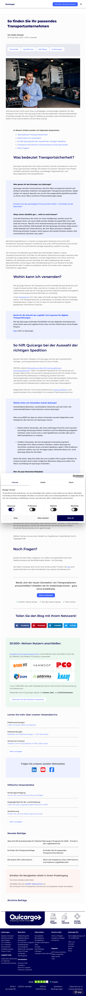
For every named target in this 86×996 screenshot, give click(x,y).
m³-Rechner (5, 961)
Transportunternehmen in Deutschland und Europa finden (43, 145)
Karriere (71, 946)
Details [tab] (43, 482)
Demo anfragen (57, 936)
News (70, 948)
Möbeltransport (23, 938)
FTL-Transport (6, 945)
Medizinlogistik (23, 936)
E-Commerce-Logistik (26, 942)
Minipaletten (39, 940)
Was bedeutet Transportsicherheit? (33, 135)
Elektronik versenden (25, 949)
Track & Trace (6, 951)
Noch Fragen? (23, 148)
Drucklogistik (23, 947)
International (5, 947)
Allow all (70, 518)
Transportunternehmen (43, 953)
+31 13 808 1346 (73, 938)
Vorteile (37, 947)
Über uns (71, 942)
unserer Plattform (60, 390)
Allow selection (43, 518)
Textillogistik (22, 956)
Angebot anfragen (58, 938)
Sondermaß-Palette (42, 942)
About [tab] (71, 482)
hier (68, 567)
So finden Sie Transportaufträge (21, 850)
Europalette (39, 936)
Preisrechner (24, 297)
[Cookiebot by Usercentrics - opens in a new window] (74, 476)
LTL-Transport (6, 942)
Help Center (55, 956)
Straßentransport (7, 949)
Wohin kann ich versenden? (29, 138)
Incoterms (55, 940)
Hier (15, 331)
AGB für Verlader (25, 987)
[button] (22, 625)
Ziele (36, 945)
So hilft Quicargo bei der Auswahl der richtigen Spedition (42, 141)
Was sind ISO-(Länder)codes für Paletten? (25, 841)
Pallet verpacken (57, 954)
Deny (16, 518)
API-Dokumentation (58, 952)
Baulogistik (22, 940)
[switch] (32, 509)
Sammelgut (5, 940)
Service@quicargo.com (76, 936)
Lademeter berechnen (9, 959)
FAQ (53, 959)
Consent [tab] (15, 482)
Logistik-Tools (6, 955)
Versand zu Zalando (25, 970)
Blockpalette (39, 938)
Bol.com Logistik (24, 967)
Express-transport (7, 936)
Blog (70, 951)
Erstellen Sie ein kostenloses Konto (24, 654)
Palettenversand (7, 938)
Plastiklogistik (23, 945)
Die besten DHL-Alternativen (19, 860)
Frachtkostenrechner (8, 963)
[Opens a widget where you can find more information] (78, 992)
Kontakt (71, 944)
